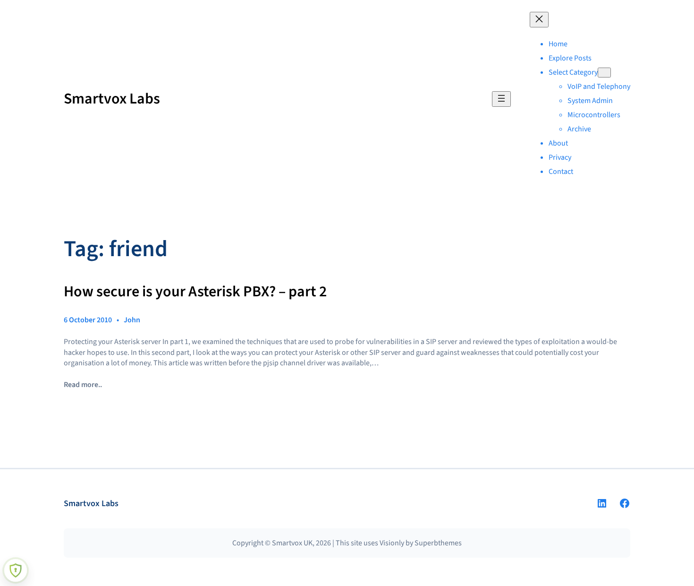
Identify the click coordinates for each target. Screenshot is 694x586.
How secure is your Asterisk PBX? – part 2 (195, 292)
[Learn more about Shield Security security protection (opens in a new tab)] (15, 570)
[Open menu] (501, 99)
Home (558, 44)
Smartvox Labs (112, 99)
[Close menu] (539, 19)
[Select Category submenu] (604, 73)
